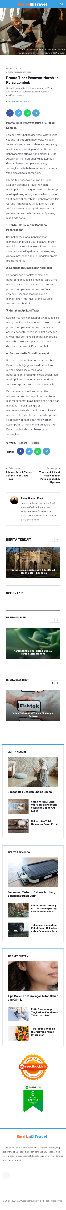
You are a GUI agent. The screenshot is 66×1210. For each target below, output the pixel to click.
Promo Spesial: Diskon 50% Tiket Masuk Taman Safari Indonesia (33, 571)
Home (9, 68)
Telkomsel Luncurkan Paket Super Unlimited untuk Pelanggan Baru (44, 927)
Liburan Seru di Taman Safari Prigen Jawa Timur (19, 475)
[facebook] (10, 113)
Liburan (23, 443)
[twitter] (18, 113)
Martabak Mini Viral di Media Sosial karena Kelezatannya (33, 652)
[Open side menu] (3, 3)
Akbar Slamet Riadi (19, 101)
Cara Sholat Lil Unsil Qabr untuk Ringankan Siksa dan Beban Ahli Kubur (44, 806)
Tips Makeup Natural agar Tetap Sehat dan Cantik (33, 997)
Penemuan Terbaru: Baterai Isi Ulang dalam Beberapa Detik (31, 893)
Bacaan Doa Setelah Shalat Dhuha (30, 792)
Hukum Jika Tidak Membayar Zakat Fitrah (44, 822)
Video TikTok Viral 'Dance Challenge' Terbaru (33, 715)
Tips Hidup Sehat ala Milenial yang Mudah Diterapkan (43, 1031)
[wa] (27, 113)
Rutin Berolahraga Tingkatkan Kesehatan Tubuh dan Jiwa (44, 1012)
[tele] (36, 113)
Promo (19, 68)
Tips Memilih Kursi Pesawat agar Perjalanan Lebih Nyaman (49, 477)
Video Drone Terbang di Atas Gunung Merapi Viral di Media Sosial (44, 908)
